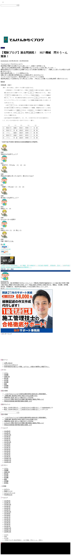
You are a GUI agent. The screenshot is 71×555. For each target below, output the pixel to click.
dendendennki (46, 407)
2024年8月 (7, 431)
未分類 (6, 380)
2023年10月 (7, 435)
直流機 (3, 48)
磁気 (5, 384)
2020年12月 (7, 458)
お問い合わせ (7, 2)
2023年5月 (7, 436)
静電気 (6, 387)
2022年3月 (7, 438)
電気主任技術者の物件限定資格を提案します (18, 401)
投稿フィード (8, 491)
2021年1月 (7, 456)
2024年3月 (7, 433)
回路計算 (7, 376)
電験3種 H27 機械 (7, 269)
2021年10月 (7, 442)
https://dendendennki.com (13, 288)
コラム (6, 373)
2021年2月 (7, 455)
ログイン (7, 489)
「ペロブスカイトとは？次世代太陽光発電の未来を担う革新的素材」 (25, 394)
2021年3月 (7, 453)
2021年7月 (7, 447)
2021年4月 (7, 451)
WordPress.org (8, 494)
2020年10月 (7, 462)
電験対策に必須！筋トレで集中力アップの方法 (18, 397)
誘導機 (6, 385)
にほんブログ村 (5, 249)
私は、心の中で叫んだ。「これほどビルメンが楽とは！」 (22, 407)
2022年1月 (7, 440)
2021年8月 (7, 445)
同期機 (6, 375)
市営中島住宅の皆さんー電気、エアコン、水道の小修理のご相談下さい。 (27, 366)
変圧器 (6, 378)
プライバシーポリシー (11, 365)
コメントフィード (9, 493)
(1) (4, 244)
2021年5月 (7, 449)
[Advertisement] (35, 19)
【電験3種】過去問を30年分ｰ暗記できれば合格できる (20, 395)
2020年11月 (7, 460)
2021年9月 (7, 444)
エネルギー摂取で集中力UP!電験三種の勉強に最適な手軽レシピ (24, 399)
